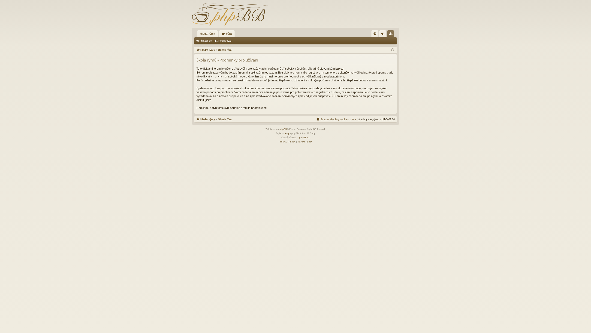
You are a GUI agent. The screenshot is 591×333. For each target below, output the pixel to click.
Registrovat (224, 40)
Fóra (229, 33)
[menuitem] (374, 33)
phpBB (283, 129)
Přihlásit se (205, 40)
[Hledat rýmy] (231, 14)
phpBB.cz (304, 137)
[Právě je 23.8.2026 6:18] (392, 50)
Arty (287, 133)
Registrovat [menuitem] (391, 34)
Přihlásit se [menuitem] (383, 34)
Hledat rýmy (207, 33)
